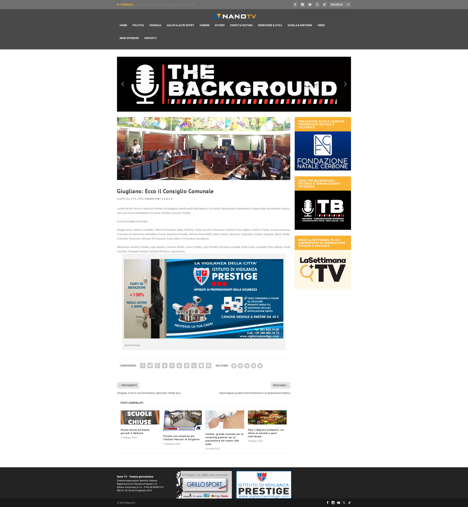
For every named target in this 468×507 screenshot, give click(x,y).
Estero (220, 25)
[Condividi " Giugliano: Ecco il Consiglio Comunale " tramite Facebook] (142, 365)
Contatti (150, 38)
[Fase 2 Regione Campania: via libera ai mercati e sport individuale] (267, 417)
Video (321, 25)
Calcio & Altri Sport (180, 25)
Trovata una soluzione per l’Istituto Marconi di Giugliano (181, 437)
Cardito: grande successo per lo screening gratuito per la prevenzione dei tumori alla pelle (224, 439)
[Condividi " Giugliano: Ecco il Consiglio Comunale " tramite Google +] (157, 365)
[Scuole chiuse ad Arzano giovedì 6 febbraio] (140, 417)
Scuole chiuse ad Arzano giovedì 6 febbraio (135, 431)
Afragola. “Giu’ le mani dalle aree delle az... (160, 4)
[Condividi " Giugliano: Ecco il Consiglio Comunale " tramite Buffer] (186, 365)
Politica (138, 25)
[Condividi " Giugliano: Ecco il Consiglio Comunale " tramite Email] (201, 365)
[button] (234, 84)
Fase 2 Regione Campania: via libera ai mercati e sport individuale (266, 433)
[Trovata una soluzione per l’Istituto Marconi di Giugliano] (182, 420)
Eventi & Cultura (241, 25)
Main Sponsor (129, 38)
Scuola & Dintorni (300, 25)
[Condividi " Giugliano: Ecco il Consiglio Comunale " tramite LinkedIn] (179, 365)
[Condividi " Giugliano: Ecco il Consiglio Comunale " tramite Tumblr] (164, 365)
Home (123, 25)
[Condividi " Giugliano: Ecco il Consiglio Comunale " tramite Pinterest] (172, 365)
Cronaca (155, 25)
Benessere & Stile (270, 25)
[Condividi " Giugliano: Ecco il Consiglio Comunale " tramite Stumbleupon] (194, 365)
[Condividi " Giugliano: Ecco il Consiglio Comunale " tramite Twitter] (150, 365)
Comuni (205, 25)
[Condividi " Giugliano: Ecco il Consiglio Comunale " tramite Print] (208, 365)
